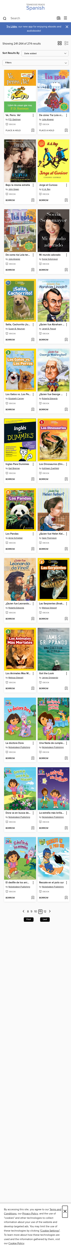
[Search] (4, 18)
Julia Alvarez (48, 119)
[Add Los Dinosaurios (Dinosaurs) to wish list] (66, 479)
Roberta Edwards (50, 398)
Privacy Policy (30, 1213)
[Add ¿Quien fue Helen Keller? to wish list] (66, 549)
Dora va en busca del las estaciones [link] (18, 813)
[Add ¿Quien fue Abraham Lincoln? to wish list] (66, 340)
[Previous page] (24, 912)
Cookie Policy (16, 1243)
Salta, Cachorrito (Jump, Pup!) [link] (18, 324)
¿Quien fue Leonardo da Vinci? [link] (18, 603)
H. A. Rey (46, 189)
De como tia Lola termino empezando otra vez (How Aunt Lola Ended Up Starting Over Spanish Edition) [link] (18, 254)
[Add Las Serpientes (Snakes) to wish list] (66, 619)
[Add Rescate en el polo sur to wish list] (66, 898)
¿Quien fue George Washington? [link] (52, 394)
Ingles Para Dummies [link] (17, 464)
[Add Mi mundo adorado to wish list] (66, 270)
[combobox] (29, 18)
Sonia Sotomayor (50, 259)
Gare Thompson (49, 538)
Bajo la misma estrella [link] (18, 185)
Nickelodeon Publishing (19, 747)
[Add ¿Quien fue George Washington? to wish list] (66, 410)
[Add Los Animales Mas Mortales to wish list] (33, 689)
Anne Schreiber (15, 538)
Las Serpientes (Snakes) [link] (52, 603)
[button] (60, 44)
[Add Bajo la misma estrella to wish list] (33, 200)
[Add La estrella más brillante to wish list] (66, 828)
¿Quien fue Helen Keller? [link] (52, 533)
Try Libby (11, 26)
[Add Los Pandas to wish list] (33, 549)
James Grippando (50, 677)
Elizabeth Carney (16, 398)
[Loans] (59, 19)
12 (45, 911)
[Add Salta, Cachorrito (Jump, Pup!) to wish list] (33, 340)
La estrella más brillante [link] (52, 813)
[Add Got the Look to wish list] (66, 689)
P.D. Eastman (14, 119)
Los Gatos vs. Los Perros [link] (18, 394)
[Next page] (50, 912)
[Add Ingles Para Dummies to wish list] (33, 479)
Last (45, 919)
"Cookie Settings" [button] (50, 1230)
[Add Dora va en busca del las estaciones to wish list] (33, 828)
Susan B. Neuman (16, 328)
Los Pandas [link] (12, 533)
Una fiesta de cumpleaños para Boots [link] (52, 743)
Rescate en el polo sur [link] (51, 882)
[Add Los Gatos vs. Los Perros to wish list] (33, 410)
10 (35, 911)
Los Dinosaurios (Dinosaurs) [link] (52, 464)
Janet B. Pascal (49, 328)
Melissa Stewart (49, 608)
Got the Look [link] (46, 673)
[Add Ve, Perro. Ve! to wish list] (33, 130)
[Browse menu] (65, 18)
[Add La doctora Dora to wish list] (33, 758)
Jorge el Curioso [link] (48, 185)
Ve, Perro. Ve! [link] (13, 115)
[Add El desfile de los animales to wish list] (33, 898)
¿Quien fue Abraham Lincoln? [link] (52, 324)
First (28, 919)
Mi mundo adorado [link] (50, 254)
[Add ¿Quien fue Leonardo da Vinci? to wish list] (33, 619)
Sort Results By (10, 53)
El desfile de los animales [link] (18, 882)
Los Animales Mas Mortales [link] (18, 673)
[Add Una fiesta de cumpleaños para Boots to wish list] (66, 758)
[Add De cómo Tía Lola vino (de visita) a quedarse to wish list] (66, 130)
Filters (8, 62)
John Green (13, 189)
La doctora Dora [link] (15, 743)
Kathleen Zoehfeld (50, 468)
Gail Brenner (14, 468)
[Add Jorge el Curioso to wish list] (66, 200)
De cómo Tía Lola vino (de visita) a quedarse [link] (52, 115)
